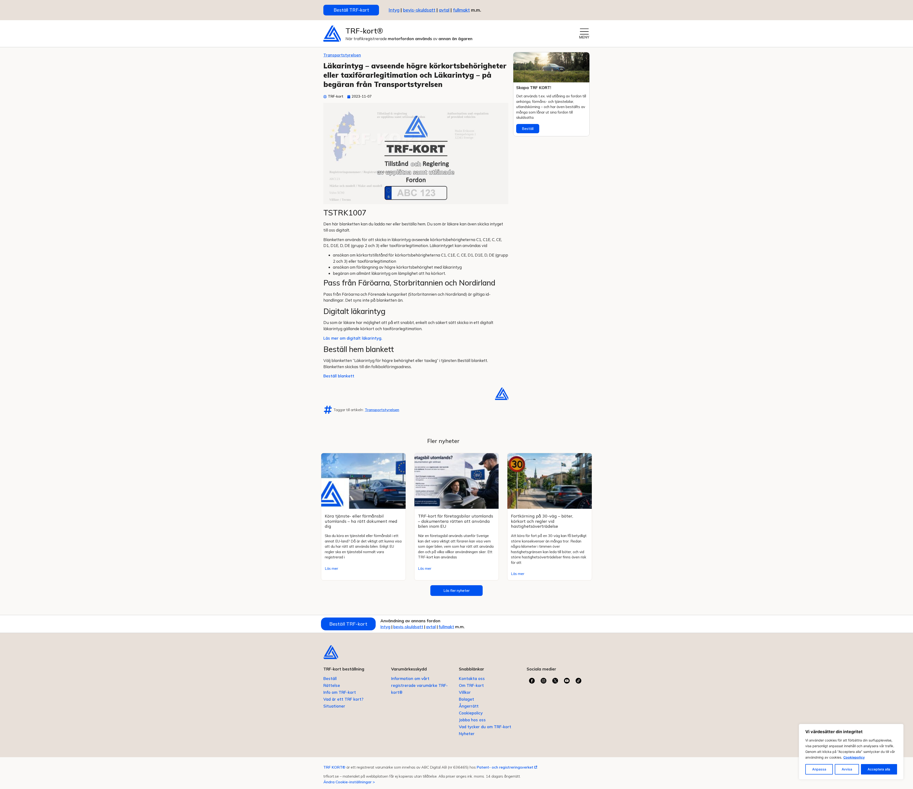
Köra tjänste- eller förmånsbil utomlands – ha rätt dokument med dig (361, 521)
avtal (431, 626)
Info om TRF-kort (339, 692)
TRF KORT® (334, 767)
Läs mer (331, 568)
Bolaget (466, 699)
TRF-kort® (364, 30)
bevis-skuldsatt (419, 10)
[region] (851, 751)
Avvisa (847, 769)
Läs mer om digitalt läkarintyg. (352, 338)
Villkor (465, 692)
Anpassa (819, 769)
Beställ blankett (338, 375)
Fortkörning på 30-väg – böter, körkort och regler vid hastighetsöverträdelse (542, 521)
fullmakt (461, 10)
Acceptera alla (879, 769)
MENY (584, 37)
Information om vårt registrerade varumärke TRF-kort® (419, 685)
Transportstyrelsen (342, 54)
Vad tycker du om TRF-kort (485, 726)
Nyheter (467, 733)
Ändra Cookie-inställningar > (349, 781)
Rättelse (331, 685)
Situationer (334, 705)
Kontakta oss (472, 678)
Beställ (528, 128)
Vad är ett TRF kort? (343, 699)
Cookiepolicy (854, 757)
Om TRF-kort (471, 685)
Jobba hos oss (472, 719)
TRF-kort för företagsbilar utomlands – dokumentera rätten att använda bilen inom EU (455, 521)
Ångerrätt (469, 705)
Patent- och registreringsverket (505, 767)
